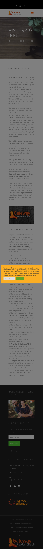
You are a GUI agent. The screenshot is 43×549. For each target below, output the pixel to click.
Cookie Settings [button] (9, 279)
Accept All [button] (19, 279)
